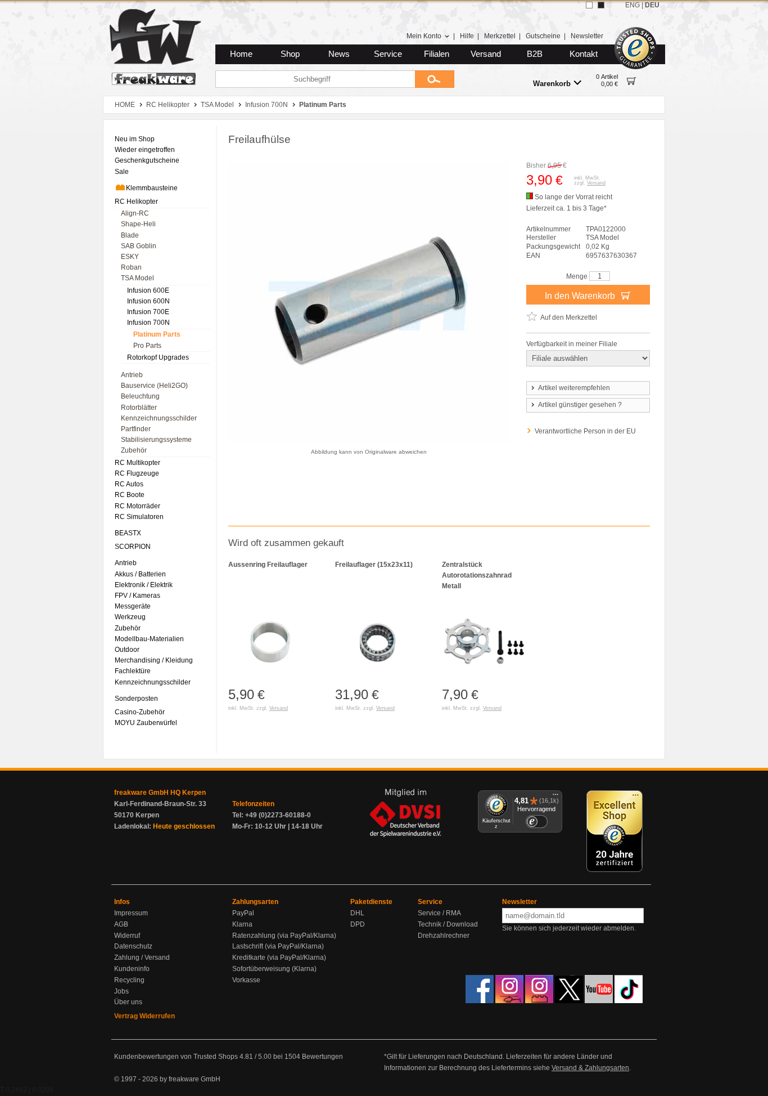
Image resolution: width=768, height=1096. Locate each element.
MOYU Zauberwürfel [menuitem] (146, 723)
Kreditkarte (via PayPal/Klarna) (279, 957)
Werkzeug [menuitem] (130, 617)
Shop (290, 54)
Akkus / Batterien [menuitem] (140, 574)
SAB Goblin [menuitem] (138, 246)
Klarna (242, 924)
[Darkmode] (601, 5)
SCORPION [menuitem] (133, 547)
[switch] (536, 821)
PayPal (243, 913)
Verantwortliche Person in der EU (585, 431)
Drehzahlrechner (443, 936)
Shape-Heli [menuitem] (138, 224)
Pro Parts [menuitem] (147, 346)
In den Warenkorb (581, 296)
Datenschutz (133, 946)
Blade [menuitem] (130, 235)
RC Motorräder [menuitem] (137, 506)
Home (241, 54)
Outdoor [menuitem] (127, 650)
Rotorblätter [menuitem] (139, 407)
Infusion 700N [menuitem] (148, 322)
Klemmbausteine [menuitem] (152, 188)
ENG (632, 5)
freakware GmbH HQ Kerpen (160, 793)
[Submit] (434, 79)
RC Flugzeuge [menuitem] (137, 473)
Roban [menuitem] (131, 267)
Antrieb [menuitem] (132, 375)
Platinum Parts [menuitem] (156, 334)
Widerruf (127, 936)
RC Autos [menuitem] (129, 484)
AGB (121, 924)
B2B (535, 54)
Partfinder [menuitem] (136, 429)
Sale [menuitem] (122, 172)
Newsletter (587, 36)
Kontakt (584, 54)
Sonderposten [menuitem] (136, 699)
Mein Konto (423, 36)
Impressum (131, 913)
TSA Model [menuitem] (137, 278)
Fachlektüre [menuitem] (133, 671)
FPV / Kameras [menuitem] (137, 596)
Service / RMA (439, 913)
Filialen (436, 54)
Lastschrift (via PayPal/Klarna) (278, 946)
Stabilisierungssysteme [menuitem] (156, 440)
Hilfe (467, 36)
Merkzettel (500, 36)
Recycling (129, 980)
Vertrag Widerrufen (144, 1016)
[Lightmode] (589, 5)
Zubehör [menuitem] (134, 450)
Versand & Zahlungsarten (590, 1068)
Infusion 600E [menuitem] (148, 290)
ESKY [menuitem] (130, 257)
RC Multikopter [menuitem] (137, 463)
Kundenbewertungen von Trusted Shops (176, 1057)
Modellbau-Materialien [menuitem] (149, 639)
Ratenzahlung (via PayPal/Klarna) (284, 936)
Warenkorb (552, 83)
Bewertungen (322, 1057)
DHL (357, 913)
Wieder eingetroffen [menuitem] (145, 150)
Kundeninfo (132, 969)
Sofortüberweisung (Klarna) (274, 969)
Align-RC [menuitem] (135, 213)
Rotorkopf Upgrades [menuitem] (158, 357)
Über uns (128, 1002)
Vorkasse (246, 980)
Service (388, 54)
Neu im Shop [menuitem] (135, 139)
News (339, 54)
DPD (357, 924)
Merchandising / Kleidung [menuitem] (154, 660)
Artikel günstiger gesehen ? (580, 405)
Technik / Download (448, 924)
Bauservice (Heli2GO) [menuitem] (154, 386)
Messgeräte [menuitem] (133, 606)
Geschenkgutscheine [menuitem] (147, 160)
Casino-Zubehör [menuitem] (140, 712)
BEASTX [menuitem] (128, 533)
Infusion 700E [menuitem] (148, 312)
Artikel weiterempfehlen (574, 388)
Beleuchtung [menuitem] (140, 396)
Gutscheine (543, 36)
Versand (486, 54)
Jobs (121, 991)
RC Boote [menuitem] (129, 495)
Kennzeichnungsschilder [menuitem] (159, 418)
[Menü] (555, 797)
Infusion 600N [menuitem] (148, 301)
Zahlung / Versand (142, 957)
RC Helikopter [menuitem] (136, 201)
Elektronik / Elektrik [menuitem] (144, 585)
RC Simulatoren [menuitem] (139, 517)
